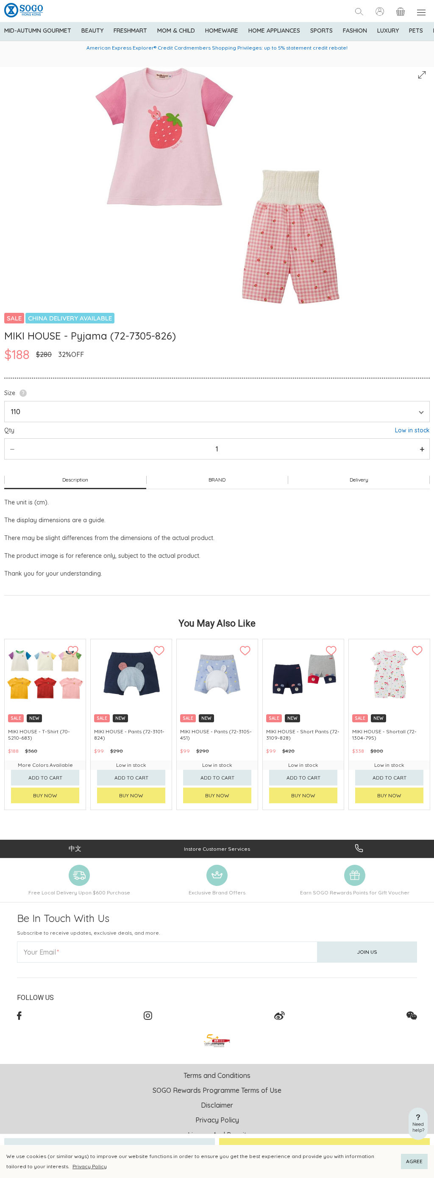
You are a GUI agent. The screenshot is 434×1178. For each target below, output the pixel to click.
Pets (416, 30)
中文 (75, 848)
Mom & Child (176, 30)
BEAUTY (92, 30)
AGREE (414, 1161)
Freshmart (130, 30)
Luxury (388, 30)
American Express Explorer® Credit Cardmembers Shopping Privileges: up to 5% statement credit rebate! (217, 48)
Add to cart (45, 777)
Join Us (367, 952)
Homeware (221, 30)
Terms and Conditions (217, 1075)
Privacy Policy (89, 1166)
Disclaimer (217, 1105)
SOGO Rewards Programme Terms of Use (217, 1090)
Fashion (355, 30)
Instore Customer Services (217, 849)
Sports (321, 30)
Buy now (45, 795)
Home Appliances (274, 30)
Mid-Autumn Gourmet (37, 30)
